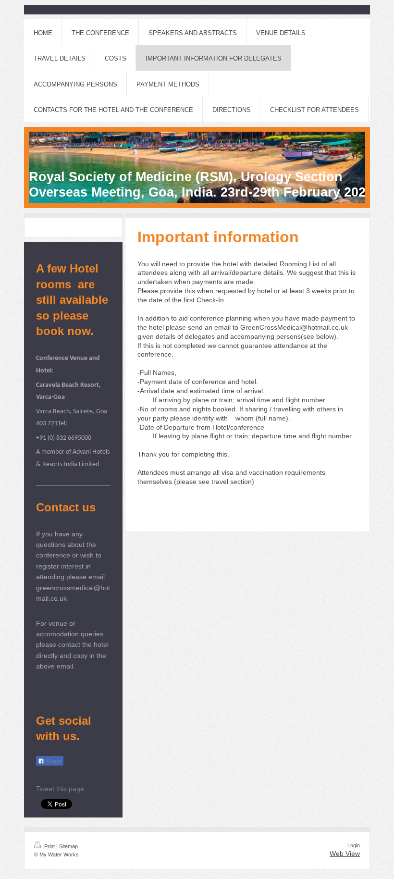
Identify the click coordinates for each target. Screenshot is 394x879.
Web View (345, 853)
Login (353, 845)
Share (53, 761)
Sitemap (68, 846)
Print (49, 846)
